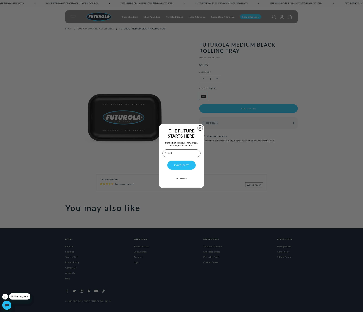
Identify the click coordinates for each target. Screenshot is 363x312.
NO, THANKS (181, 178)
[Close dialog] (200, 127)
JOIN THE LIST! (181, 165)
